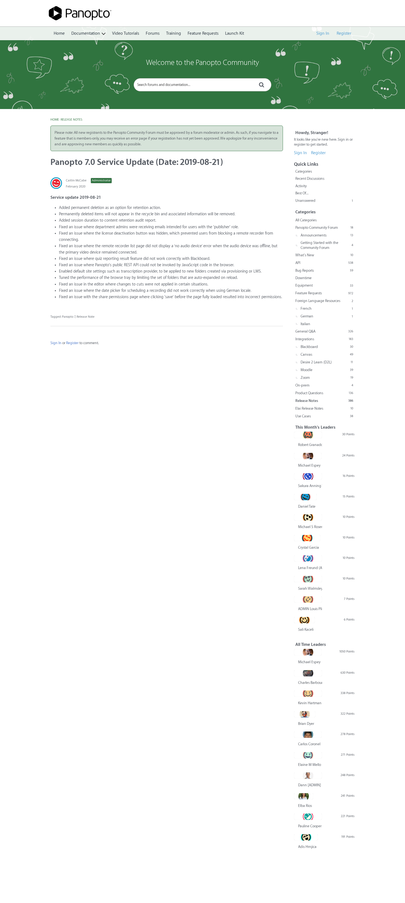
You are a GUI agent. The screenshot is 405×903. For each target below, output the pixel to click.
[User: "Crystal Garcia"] (307, 538)
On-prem (324, 385)
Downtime (303, 278)
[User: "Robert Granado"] (308, 435)
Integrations (324, 339)
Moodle (327, 370)
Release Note (85, 317)
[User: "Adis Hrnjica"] (306, 837)
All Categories (306, 220)
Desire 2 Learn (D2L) (327, 362)
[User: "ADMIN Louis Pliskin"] (308, 599)
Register (344, 33)
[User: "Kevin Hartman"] (308, 693)
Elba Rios (305, 806)
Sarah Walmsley (310, 588)
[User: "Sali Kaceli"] (304, 620)
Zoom (327, 378)
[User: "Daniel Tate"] (305, 497)
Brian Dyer (306, 724)
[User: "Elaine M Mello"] (308, 755)
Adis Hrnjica (307, 847)
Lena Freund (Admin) (310, 568)
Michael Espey (309, 465)
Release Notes (324, 401)
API (324, 263)
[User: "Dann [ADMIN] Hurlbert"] (308, 775)
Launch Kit (234, 33)
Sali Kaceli (306, 629)
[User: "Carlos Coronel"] (308, 734)
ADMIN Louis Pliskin (310, 609)
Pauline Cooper (310, 826)
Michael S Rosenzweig (310, 527)
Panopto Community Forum (324, 227)
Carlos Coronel (309, 744)
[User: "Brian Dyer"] (304, 714)
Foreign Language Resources (324, 301)
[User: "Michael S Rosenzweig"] (308, 517)
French (327, 308)
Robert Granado (310, 445)
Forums (153, 33)
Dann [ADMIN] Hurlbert (310, 785)
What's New (324, 255)
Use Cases (324, 416)
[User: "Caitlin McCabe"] (56, 183)
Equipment (324, 285)
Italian (305, 324)
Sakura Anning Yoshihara (310, 486)
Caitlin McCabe (76, 180)
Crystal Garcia (308, 547)
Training (173, 33)
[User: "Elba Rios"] (303, 796)
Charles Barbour (310, 683)
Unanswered (324, 200)
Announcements (327, 235)
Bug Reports (324, 270)
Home (59, 33)
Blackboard (327, 347)
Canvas (327, 354)
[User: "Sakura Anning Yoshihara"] (308, 476)
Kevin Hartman (310, 703)
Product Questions (324, 393)
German (327, 316)
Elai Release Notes (324, 408)
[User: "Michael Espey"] (308, 456)
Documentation (85, 33)
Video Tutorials (125, 33)
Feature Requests (203, 33)
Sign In (322, 33)
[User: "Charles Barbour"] (308, 673)
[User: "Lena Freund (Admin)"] (308, 558)
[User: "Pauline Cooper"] (308, 816)
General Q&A (324, 331)
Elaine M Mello (309, 765)
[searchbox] (202, 84)
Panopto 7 (68, 317)
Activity (301, 186)
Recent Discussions (309, 178)
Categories (303, 171)
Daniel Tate (306, 506)
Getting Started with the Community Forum (327, 245)
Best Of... (302, 193)
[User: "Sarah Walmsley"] (308, 579)
